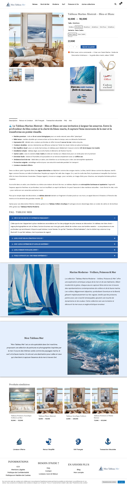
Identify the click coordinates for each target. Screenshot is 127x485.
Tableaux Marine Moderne (30, 207)
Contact (48, 471)
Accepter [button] (121, 482)
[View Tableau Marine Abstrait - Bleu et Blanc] (15, 75)
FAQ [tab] (65, 121)
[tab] (63, 218)
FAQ (48, 468)
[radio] (71, 27)
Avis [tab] (70, 121)
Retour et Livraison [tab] (26, 121)
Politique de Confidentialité (18, 472)
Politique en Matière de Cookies (18, 475)
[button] (116, 4)
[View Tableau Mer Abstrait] (29, 75)
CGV (18, 467)
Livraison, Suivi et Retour (48, 474)
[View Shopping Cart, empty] (120, 4)
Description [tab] (13, 121)
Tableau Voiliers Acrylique (58, 204)
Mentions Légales (18, 470)
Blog (78, 470)
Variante (71, 30)
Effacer (70, 36)
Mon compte (79, 472)
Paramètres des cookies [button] (109, 482)
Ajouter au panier (88, 47)
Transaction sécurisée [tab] (54, 121)
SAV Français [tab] (39, 121)
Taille (70, 23)
